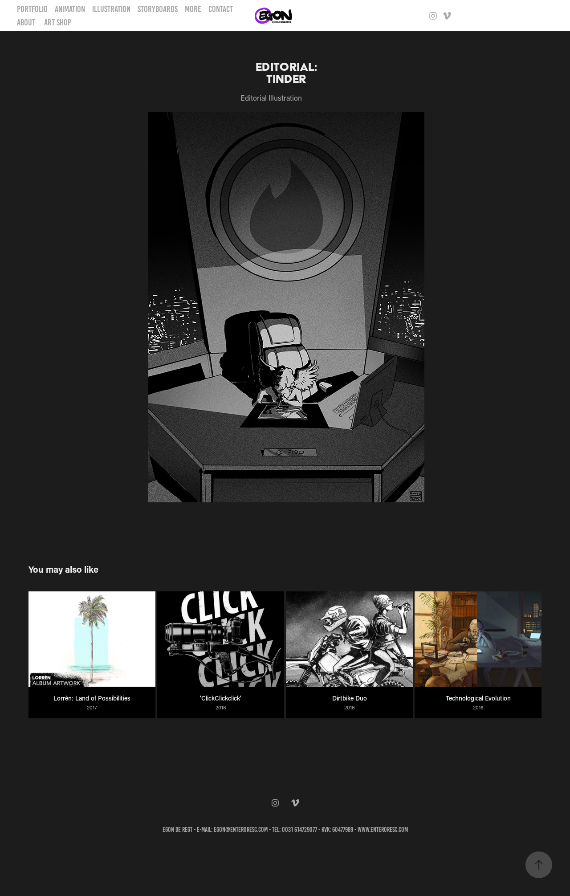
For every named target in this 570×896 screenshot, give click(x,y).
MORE (193, 9)
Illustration (111, 9)
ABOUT (26, 22)
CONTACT (220, 9)
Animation (70, 9)
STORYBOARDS (158, 9)
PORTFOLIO (32, 9)
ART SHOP (57, 22)
